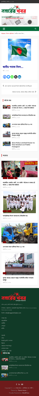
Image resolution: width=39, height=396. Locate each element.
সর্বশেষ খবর (7, 100)
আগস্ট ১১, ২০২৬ (16, 149)
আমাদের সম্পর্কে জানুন (6, 345)
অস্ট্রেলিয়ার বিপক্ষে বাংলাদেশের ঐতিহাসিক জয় (23, 115)
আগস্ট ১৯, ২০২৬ (16, 110)
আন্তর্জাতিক (4, 320)
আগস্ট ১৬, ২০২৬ (16, 117)
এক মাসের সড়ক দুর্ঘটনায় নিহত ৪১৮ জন (22, 124)
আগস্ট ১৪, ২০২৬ (16, 137)
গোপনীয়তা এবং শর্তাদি (6, 351)
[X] (15, 77)
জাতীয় (13, 122)
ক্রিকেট (13, 113)
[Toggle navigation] (3, 29)
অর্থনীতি (3, 323)
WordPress (25, 393)
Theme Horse (22, 390)
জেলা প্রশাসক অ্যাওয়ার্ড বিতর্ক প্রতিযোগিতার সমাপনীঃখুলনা (18, 86)
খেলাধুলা (16, 113)
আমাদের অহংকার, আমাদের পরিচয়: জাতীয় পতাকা (23, 92)
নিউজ (22, 103)
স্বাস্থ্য (13, 131)
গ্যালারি (3, 335)
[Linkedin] (19, 77)
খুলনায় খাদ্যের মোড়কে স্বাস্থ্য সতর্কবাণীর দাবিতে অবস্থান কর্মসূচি (24, 134)
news (13, 103)
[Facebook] (4, 77)
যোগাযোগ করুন (4, 348)
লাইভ (2, 338)
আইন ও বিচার (18, 103)
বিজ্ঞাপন (3, 343)
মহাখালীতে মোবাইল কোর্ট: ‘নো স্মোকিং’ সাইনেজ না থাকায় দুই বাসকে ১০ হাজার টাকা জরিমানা (24, 107)
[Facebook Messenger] (8, 77)
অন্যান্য (5, 155)
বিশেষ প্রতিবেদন (6, 63)
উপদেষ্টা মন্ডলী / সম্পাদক (6, 340)
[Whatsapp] (12, 77)
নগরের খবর (3, 318)
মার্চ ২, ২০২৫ (6, 70)
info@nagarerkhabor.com (13, 313)
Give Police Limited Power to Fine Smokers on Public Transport (23, 145)
